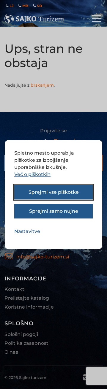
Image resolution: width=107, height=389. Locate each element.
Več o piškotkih (32, 174)
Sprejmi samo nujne (53, 211)
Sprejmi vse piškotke (54, 192)
